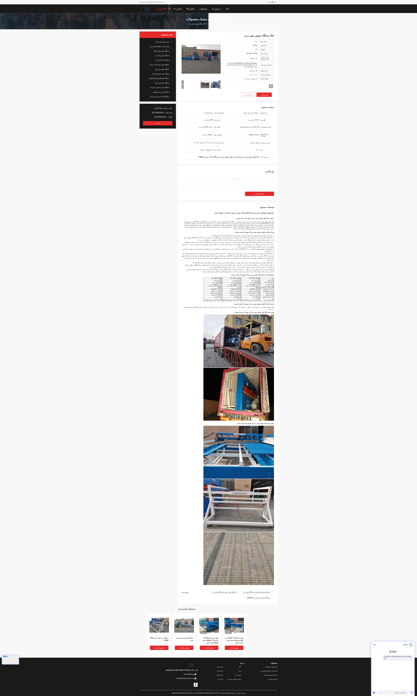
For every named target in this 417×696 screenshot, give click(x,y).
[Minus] (374, 644)
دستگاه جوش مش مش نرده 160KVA (258, 598)
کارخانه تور (220, 671)
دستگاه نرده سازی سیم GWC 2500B (159, 639)
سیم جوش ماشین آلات (162, 42)
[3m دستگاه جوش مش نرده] (201, 59)
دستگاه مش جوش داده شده (160, 74)
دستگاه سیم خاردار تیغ (162, 83)
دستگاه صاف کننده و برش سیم (159, 96)
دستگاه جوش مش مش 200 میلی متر (224, 592)
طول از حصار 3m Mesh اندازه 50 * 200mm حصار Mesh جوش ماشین (210, 640)
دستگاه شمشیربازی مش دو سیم (184, 639)
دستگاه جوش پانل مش (162, 55)
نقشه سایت (238, 675)
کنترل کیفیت (219, 675)
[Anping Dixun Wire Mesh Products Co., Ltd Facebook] (275, 2)
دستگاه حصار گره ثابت (162, 60)
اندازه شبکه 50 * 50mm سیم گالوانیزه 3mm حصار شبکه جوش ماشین (234, 640)
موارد (239, 671)
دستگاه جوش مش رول (162, 69)
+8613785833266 (158, 112)
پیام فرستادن (259, 194)
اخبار (239, 667)
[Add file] (411, 692)
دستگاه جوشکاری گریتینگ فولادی (159, 78)
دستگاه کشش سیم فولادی (161, 92)
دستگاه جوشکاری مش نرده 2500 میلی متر (256, 592)
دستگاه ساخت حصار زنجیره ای (159, 87)
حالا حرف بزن (249, 95)
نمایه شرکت (219, 667)
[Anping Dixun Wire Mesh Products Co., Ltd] (147, 9)
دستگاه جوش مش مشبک (216, 24)
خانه (226, 24)
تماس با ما (220, 679)
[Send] (374, 692)
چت (157, 123)
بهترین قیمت (264, 95)
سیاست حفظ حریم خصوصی (234, 679)
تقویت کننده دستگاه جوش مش (159, 46)
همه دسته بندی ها (272, 679)
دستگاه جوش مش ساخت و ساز (159, 64)
